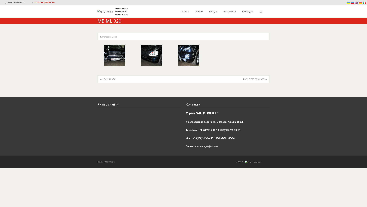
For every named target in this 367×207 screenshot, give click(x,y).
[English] (356, 3)
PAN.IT (241, 162)
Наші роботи (229, 11)
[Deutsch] (360, 3)
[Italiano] (364, 3)
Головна (185, 11)
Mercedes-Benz (109, 36)
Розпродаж (247, 11)
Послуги (213, 11)
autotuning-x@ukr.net (44, 2)
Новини (199, 11)
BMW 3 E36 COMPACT (255, 79)
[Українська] (348, 3)
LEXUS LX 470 (107, 79)
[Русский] (352, 3)
